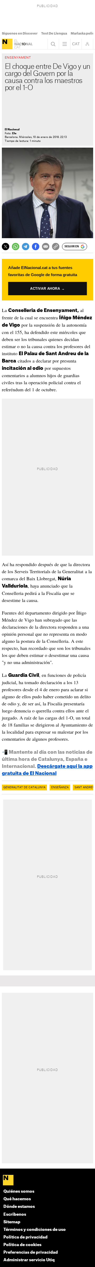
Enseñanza (60, 787)
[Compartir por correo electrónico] (45, 246)
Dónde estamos (19, 1207)
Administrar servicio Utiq (29, 1260)
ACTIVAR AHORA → (48, 288)
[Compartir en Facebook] (35, 246)
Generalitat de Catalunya (24, 787)
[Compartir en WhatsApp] (15, 246)
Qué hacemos (17, 1199)
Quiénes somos (18, 1191)
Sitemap (11, 1222)
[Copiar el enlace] (55, 246)
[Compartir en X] (5, 246)
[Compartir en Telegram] (25, 246)
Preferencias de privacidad (30, 1252)
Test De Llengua (54, 33)
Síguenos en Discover (19, 33)
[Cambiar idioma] (76, 44)
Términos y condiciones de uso (34, 1230)
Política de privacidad (25, 1237)
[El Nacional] (7, 44)
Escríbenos (14, 1214)
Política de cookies (22, 1245)
